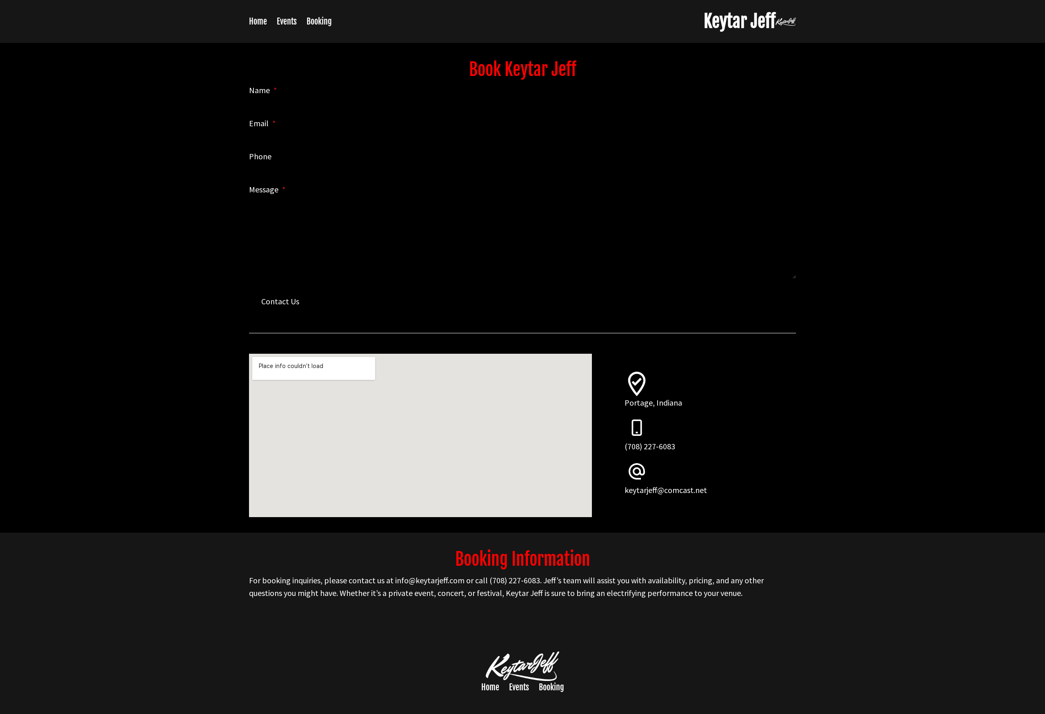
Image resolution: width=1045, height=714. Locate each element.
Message (267, 189)
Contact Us (280, 301)
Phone (260, 156)
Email (262, 123)
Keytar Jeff (740, 21)
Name (263, 90)
